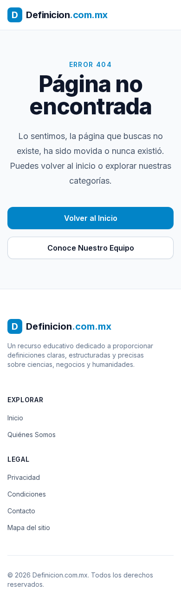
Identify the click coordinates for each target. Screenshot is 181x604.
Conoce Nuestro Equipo (90, 247)
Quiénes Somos (31, 434)
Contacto (21, 511)
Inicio (15, 418)
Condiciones (26, 494)
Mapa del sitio (28, 527)
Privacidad (23, 477)
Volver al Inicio (90, 218)
